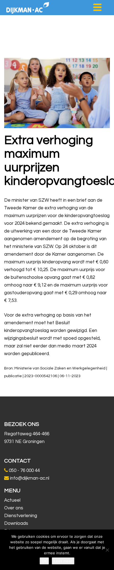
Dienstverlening (20, 515)
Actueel (12, 500)
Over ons (13, 508)
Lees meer (63, 561)
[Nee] (107, 550)
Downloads (16, 523)
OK (44, 561)
